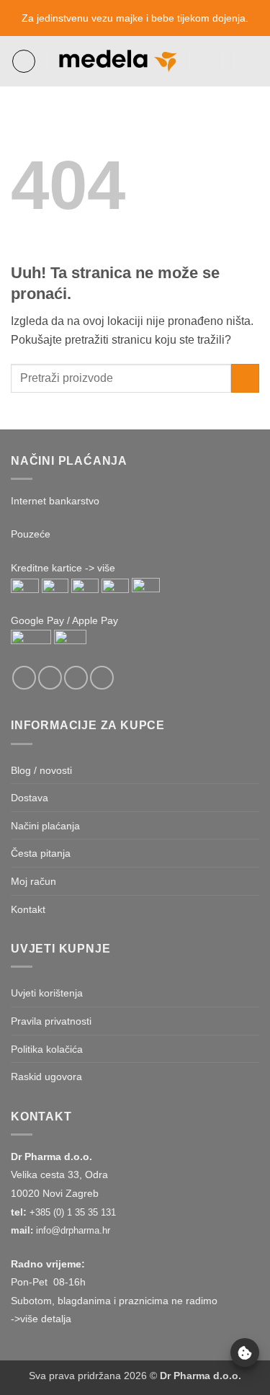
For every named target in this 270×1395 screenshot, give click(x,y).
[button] (23, 61)
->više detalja (41, 1318)
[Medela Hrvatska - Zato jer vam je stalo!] (118, 61)
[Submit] (245, 378)
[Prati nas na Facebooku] (24, 678)
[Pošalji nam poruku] (76, 678)
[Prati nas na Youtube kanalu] (102, 678)
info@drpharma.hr (73, 1230)
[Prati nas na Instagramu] (50, 678)
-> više (100, 568)
